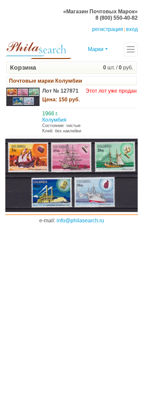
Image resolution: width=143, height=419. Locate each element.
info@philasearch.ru (80, 220)
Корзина (23, 67)
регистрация (107, 29)
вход (132, 29)
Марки (95, 49)
